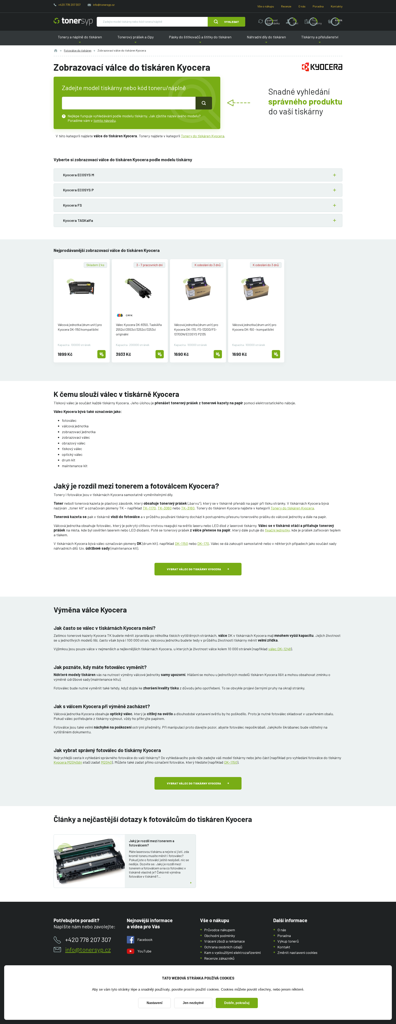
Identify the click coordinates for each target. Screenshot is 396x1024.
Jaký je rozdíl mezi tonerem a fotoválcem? (151, 843)
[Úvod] (56, 50)
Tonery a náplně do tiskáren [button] (80, 40)
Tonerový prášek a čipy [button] (135, 40)
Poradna (318, 6)
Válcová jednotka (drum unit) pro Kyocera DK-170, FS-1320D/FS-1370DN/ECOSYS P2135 (196, 329)
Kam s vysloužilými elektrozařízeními (232, 952)
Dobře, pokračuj (236, 1003)
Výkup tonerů (288, 941)
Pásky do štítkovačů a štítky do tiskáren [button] (200, 40)
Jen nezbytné (193, 1003)
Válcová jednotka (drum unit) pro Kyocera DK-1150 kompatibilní (80, 327)
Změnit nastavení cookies (297, 952)
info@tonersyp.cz (103, 4)
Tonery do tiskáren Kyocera (202, 136)
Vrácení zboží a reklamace (224, 941)
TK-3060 (165, 508)
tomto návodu (104, 120)
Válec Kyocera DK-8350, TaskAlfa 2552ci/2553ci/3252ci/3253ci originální (139, 329)
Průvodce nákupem (219, 930)
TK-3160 (187, 508)
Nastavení (154, 1003)
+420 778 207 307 (69, 4)
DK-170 (203, 543)
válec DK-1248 (279, 649)
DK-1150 (181, 543)
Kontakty (336, 6)
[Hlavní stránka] (73, 22)
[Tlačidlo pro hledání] (204, 103)
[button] (198, 175)
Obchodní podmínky (219, 935)
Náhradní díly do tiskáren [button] (266, 40)
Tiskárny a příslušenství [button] (319, 40)
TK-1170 (149, 508)
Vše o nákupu (265, 6)
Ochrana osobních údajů (223, 947)
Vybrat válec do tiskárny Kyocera (194, 569)
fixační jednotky (277, 530)
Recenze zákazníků (219, 958)
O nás (301, 6)
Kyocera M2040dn (68, 762)
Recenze (286, 6)
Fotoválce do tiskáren (77, 50)
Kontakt (283, 947)
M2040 (106, 762)
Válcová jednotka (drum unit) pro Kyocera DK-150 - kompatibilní (254, 327)
